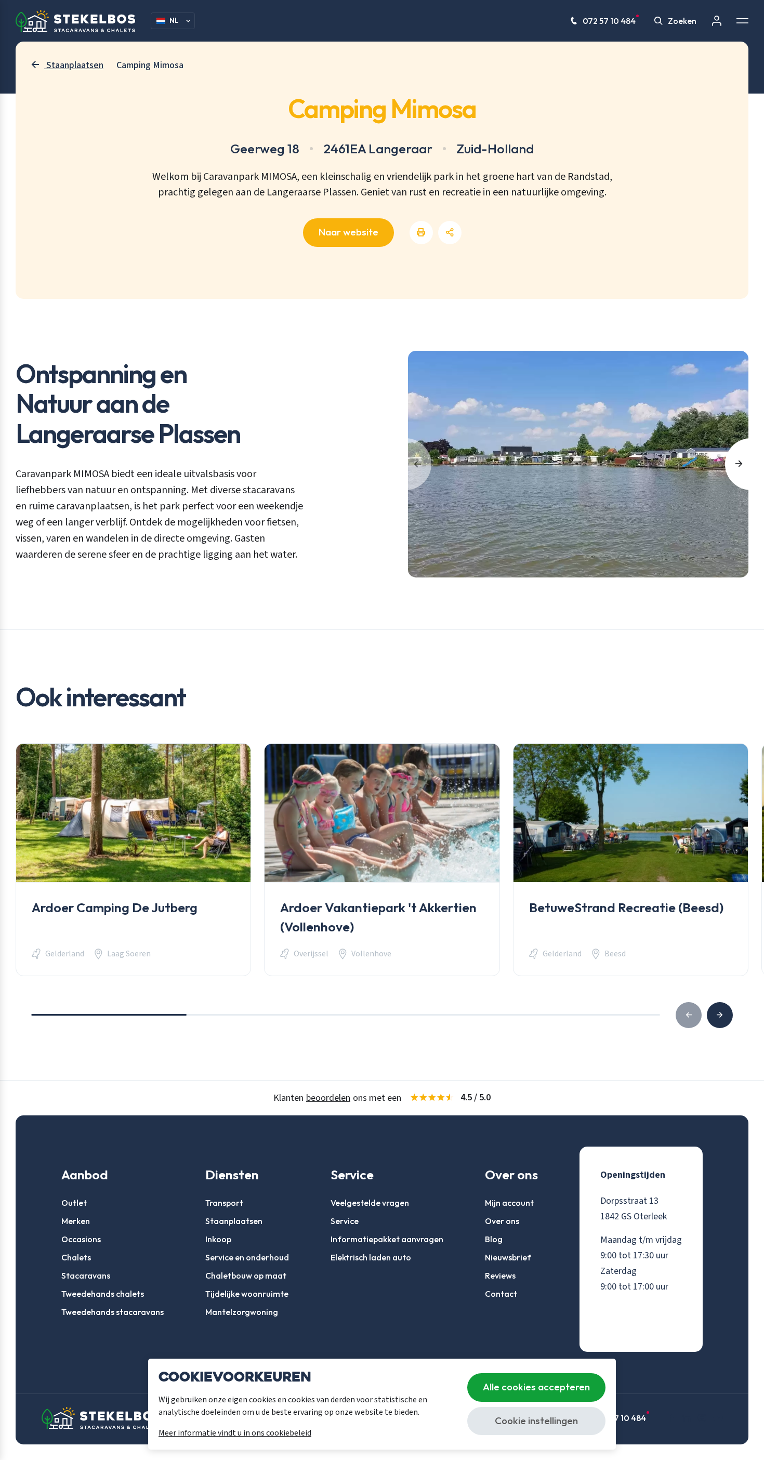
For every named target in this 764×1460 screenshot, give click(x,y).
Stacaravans (85, 1275)
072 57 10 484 (609, 21)
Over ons (502, 1221)
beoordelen (328, 1097)
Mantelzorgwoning (241, 1312)
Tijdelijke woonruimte (246, 1293)
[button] (720, 1015)
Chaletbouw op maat (245, 1275)
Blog (494, 1239)
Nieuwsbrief (508, 1257)
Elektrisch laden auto (371, 1257)
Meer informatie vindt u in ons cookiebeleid (235, 1433)
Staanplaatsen (233, 1221)
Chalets (76, 1257)
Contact (501, 1293)
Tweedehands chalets (102, 1293)
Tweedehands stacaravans (112, 1312)
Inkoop (218, 1239)
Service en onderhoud (247, 1257)
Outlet (74, 1203)
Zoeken (682, 21)
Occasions (81, 1239)
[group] (133, 859)
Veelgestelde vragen (370, 1203)
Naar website (348, 232)
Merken (75, 1221)
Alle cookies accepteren (536, 1386)
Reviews (500, 1275)
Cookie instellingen (536, 1420)
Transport (224, 1203)
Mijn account (509, 1203)
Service (345, 1221)
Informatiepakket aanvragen (387, 1239)
